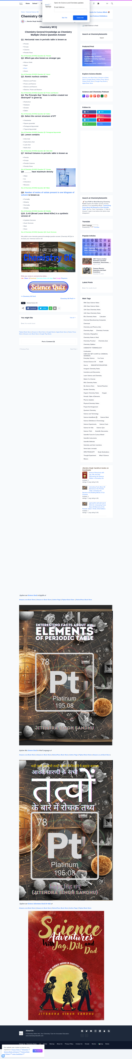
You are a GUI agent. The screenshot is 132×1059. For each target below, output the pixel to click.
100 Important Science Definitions (95, 16)
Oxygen (104, 393)
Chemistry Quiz (103, 341)
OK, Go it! (38, 1051)
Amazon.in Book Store (39, 332)
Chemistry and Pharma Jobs (92, 327)
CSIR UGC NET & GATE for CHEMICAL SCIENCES (96, 354)
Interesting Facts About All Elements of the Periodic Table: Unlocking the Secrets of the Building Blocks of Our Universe (93, 490)
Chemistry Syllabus (89, 344)
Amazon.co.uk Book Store (101, 755)
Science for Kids (88, 427)
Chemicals (87, 323)
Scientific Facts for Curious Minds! (94, 434)
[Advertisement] (96, 161)
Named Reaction (102, 386)
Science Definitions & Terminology (94, 420)
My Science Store (89, 386)
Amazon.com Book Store (31, 334)
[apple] (104, 1031)
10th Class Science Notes (91, 306)
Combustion (87, 351)
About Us (59, 1044)
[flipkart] (86, 1035)
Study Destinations (103, 452)
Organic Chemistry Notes (91, 393)
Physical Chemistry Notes (91, 403)
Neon (25, 68)
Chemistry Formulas (102, 330)
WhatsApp (25, 1049)
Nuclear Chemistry (89, 389)
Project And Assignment (91, 407)
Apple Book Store (61, 332)
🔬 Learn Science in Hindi (90, 25)
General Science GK (32, 12)
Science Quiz (101, 427)
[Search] (111, 3)
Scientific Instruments (90, 438)
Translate (96, 227)
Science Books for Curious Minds (96, 12)
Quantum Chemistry (90, 410)
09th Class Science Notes (91, 302)
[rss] (100, 1031)
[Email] (55, 308)
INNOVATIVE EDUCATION (99, 365)
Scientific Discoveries (101, 431)
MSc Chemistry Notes (90, 382)
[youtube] (91, 1031)
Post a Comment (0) (48, 341)
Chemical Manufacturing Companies (95, 320)
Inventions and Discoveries (92, 372)
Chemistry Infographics (91, 334)
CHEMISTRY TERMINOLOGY (93, 348)
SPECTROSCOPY (89, 452)
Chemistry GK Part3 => (68, 298)
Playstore (64, 278)
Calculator (103, 316)
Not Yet (64, 18)
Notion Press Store (102, 79)
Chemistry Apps (88, 330)
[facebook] (82, 1031)
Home (28, 3)
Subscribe (80, 18)
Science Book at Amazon (11, 1052)
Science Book (104, 417)
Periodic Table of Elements (92, 396)
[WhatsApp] (50, 308)
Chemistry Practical (89, 341)
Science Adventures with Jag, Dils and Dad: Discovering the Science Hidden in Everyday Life (96, 475)
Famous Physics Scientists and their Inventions (99, 270)
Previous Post (24, 349)
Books (107, 1044)
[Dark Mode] (107, 3)
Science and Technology (91, 414)
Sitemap (51, 1044)
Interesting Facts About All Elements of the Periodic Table (96, 207)
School (34, 3)
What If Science (104, 455)
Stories (94, 1044)
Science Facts (104, 424)
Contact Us (79, 1044)
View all (72, 317)
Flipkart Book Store (25, 332)
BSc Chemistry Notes (90, 316)
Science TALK (88, 431)
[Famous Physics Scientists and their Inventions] (87, 271)
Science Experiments (90, 424)
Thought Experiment (90, 455)
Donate (87, 1044)
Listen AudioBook (17, 1054)
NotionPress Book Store (84, 599)
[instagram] (95, 1031)
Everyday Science (89, 358)
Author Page (56, 599)
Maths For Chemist (89, 379)
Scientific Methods (89, 441)
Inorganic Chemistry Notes (92, 368)
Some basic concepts (90, 448)
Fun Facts (101, 358)
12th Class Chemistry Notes (92, 313)
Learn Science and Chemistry (93, 375)
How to (86, 365)
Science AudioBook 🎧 (90, 417)
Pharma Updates (89, 400)
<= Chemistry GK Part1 (28, 296)
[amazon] (82, 1035)
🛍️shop (100, 1044)
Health (101, 361)
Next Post (73, 349)
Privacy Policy (69, 1044)
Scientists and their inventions (93, 445)
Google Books (51, 332)
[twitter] (86, 1031)
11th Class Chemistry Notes (92, 309)
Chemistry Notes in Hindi (91, 337)
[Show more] (59, 308)
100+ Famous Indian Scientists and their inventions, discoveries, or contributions (102, 260)
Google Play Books (45, 334)
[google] (109, 1031)
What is (86, 459)
